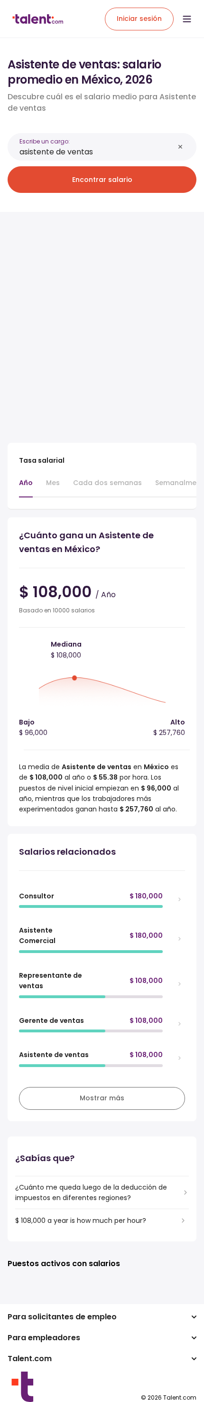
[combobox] (96, 151)
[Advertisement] (102, 321)
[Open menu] (187, 19)
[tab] (26, 487)
